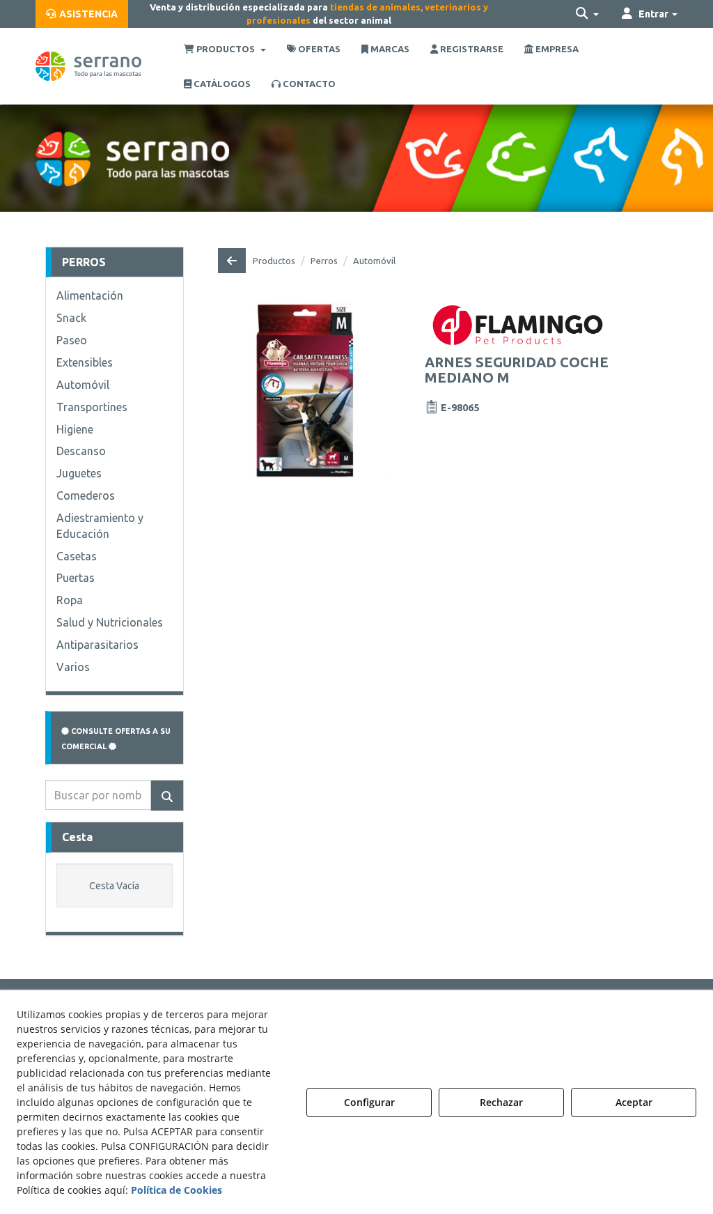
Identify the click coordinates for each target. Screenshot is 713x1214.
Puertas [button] (75, 577)
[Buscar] (167, 795)
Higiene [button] (74, 429)
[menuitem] (82, 14)
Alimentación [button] (89, 295)
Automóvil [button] (82, 384)
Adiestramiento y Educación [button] (99, 526)
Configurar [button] (369, 1102)
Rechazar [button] (501, 1102)
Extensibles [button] (84, 362)
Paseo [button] (71, 340)
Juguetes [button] (79, 473)
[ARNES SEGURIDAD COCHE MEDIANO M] (305, 390)
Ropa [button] (69, 600)
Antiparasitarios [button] (97, 644)
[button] (82, 14)
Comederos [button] (85, 495)
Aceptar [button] (634, 1102)
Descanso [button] (81, 451)
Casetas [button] (76, 556)
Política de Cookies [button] (176, 1190)
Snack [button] (71, 318)
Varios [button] (73, 667)
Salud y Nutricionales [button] (109, 622)
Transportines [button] (91, 407)
